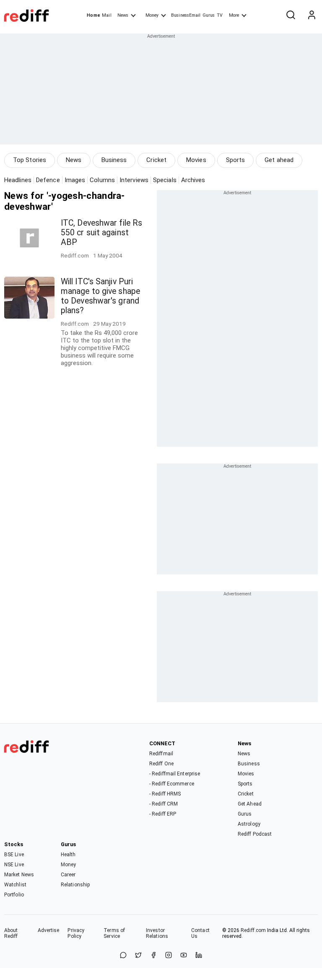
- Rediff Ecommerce (171, 784)
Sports (235, 160)
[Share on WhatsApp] (123, 956)
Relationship (75, 885)
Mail (106, 15)
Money (151, 15)
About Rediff (11, 933)
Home (93, 15)
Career (68, 875)
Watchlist (15, 885)
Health (68, 854)
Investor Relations (157, 933)
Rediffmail (161, 754)
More (234, 15)
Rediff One (161, 764)
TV (220, 15)
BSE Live (14, 854)
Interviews (133, 180)
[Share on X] (138, 956)
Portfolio (14, 895)
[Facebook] (153, 956)
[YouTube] (183, 956)
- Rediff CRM (163, 804)
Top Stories (29, 160)
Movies (196, 160)
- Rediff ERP (162, 814)
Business (114, 160)
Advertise (49, 930)
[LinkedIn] (198, 956)
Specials (165, 180)
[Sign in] (311, 15)
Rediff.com (253, 930)
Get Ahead (250, 804)
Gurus (209, 15)
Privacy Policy (76, 933)
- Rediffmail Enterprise (174, 774)
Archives (193, 180)
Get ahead (279, 160)
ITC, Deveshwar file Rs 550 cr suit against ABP (101, 232)
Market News (19, 875)
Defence (48, 180)
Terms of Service (114, 933)
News (122, 15)
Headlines (17, 180)
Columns (102, 180)
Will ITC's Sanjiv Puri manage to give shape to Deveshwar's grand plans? (100, 296)
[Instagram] (168, 956)
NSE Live (14, 865)
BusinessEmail (185, 15)
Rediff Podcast (255, 834)
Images (75, 180)
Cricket (156, 160)
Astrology (249, 824)
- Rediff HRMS (165, 794)
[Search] (290, 15)
